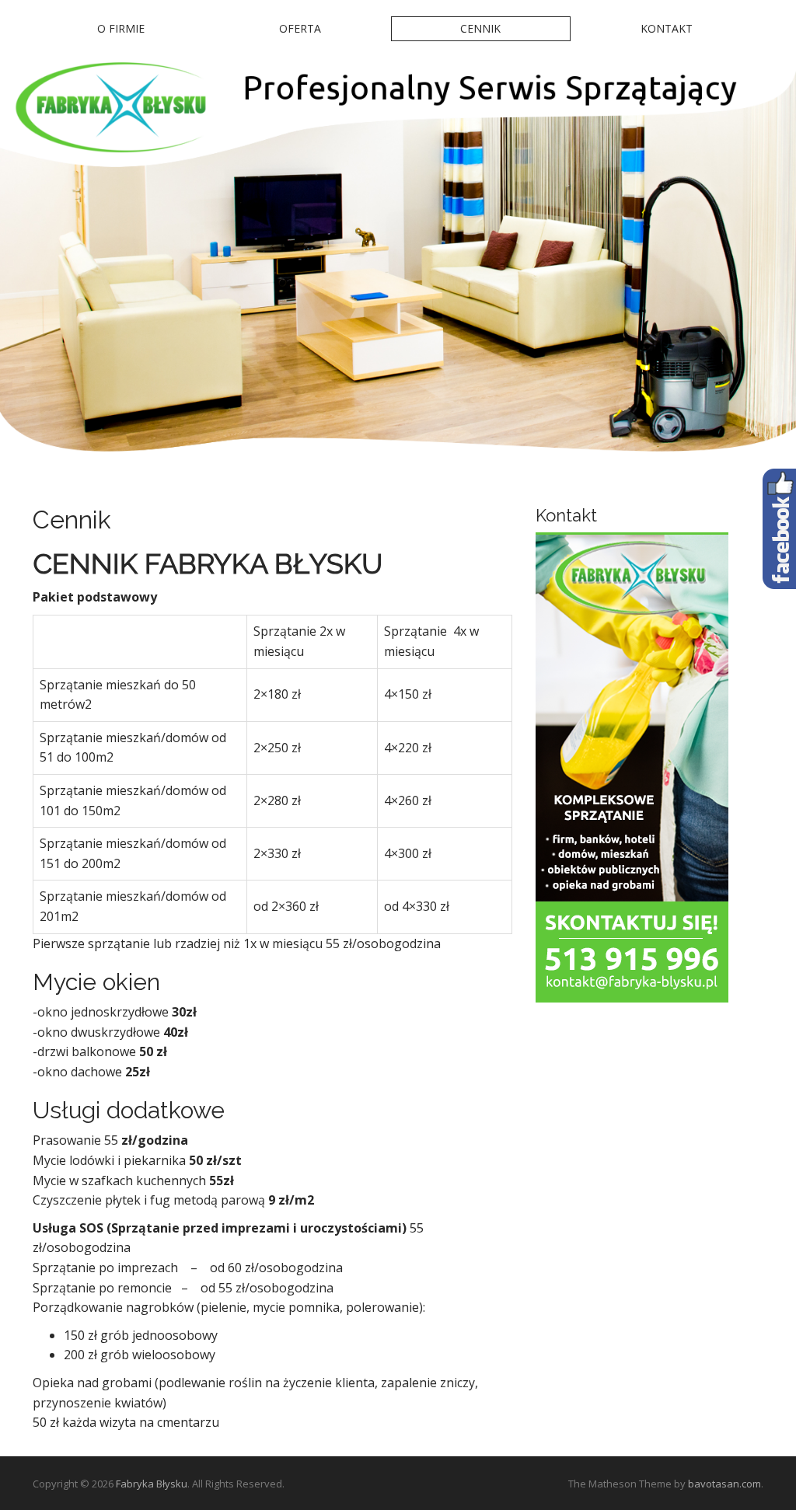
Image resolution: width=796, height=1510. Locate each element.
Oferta (300, 28)
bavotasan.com (724, 1484)
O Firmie (121, 28)
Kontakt (667, 28)
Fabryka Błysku (151, 1484)
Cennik (480, 28)
